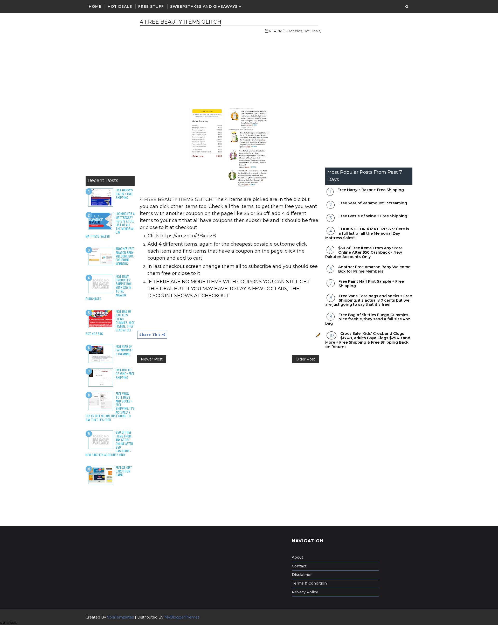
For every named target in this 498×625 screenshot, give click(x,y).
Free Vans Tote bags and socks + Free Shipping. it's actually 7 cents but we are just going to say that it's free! (368, 300)
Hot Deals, (312, 31)
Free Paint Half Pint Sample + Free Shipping (371, 283)
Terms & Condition (309, 583)
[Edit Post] (318, 334)
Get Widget (8, 622)
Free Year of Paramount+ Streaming (124, 350)
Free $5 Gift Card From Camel (124, 471)
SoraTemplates (120, 617)
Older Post (305, 359)
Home (95, 6)
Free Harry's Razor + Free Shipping (124, 194)
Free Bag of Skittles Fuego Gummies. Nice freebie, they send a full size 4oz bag (367, 319)
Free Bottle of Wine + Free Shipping (125, 374)
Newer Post (152, 359)
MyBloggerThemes (181, 617)
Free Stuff (151, 6)
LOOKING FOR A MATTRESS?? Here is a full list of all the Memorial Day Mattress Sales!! (367, 233)
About (297, 557)
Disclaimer (302, 574)
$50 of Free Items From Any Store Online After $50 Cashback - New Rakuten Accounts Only (364, 252)
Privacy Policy (305, 592)
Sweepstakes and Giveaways (204, 6)
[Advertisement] (110, 96)
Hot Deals (120, 6)
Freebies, (295, 31)
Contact (299, 566)
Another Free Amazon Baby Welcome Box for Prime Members (125, 256)
